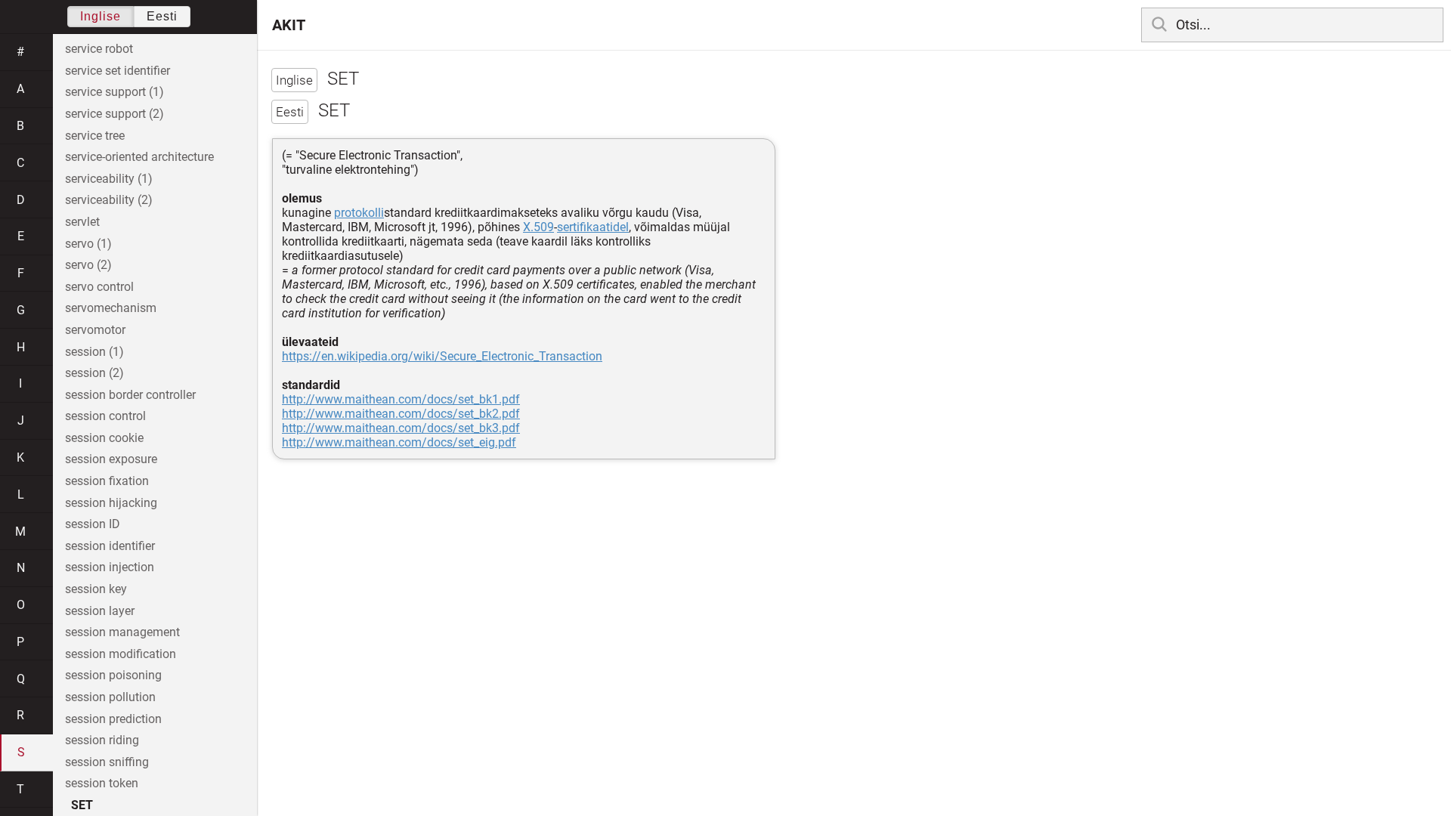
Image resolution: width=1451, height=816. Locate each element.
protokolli (359, 213)
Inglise (100, 16)
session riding (102, 740)
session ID (92, 524)
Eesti (162, 16)
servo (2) (88, 265)
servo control (99, 287)
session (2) (94, 373)
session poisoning (113, 675)
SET (82, 805)
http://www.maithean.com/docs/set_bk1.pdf (401, 399)
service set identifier (117, 70)
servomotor (95, 330)
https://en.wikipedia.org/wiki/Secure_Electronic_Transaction (442, 356)
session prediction (113, 719)
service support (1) (114, 92)
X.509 (538, 227)
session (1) (94, 352)
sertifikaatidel (593, 227)
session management (122, 632)
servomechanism (110, 308)
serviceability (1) (109, 179)
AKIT (288, 25)
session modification (120, 654)
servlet (82, 222)
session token (101, 783)
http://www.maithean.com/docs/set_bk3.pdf (401, 428)
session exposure (111, 459)
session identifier (110, 546)
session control (105, 416)
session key (96, 589)
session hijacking (111, 503)
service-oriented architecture (139, 157)
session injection (109, 567)
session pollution (110, 697)
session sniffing (107, 762)
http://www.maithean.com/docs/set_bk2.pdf (401, 413)
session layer (100, 611)
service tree (95, 135)
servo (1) (88, 243)
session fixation (107, 481)
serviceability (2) (109, 200)
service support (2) (114, 114)
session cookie (104, 438)
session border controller (130, 395)
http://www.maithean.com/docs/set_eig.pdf (399, 442)
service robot (99, 49)
